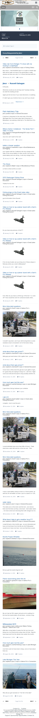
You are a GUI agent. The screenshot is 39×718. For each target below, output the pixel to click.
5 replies (19, 158)
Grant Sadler (15, 399)
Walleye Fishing (30, 711)
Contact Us (16, 708)
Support (7, 715)
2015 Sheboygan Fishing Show (13, 177)
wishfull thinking (16, 384)
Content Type (8, 46)
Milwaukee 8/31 (9, 624)
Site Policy (6, 712)
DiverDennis (15, 67)
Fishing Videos (29, 67)
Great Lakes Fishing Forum (18, 710)
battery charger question (11, 145)
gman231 (14, 580)
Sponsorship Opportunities (19, 715)
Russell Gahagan (17, 83)
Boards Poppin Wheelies (11, 537)
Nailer (13, 166)
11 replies (20, 233)
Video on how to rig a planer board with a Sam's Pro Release (19, 208)
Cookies (23, 708)
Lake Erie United (19, 711)
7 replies (19, 531)
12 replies (19, 346)
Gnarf (13, 308)
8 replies (20, 77)
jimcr (4, 67)
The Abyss (6, 164)
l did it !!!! (6, 397)
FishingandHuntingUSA (18, 132)
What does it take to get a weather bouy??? (18, 519)
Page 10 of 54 (19, 57)
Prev (6, 57)
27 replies (21, 573)
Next (32, 57)
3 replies (19, 140)
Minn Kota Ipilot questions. (12, 306)
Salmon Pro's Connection (28, 661)
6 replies (19, 186)
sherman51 (15, 353)
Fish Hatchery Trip (11, 111)
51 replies (21, 391)
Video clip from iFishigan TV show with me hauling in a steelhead (17, 65)
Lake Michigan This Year (11, 659)
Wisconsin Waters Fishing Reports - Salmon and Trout (17, 626)
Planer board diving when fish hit (14, 579)
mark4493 (15, 147)
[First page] (3, 57)
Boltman (14, 538)
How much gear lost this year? (13, 382)
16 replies (19, 359)
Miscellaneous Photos (28, 166)
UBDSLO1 (15, 521)
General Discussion (22, 113)
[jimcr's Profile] (19, 29)
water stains (7, 502)
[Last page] (35, 57)
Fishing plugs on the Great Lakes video (16, 192)
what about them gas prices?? (13, 351)
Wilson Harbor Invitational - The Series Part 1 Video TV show (18, 130)
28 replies (19, 696)
